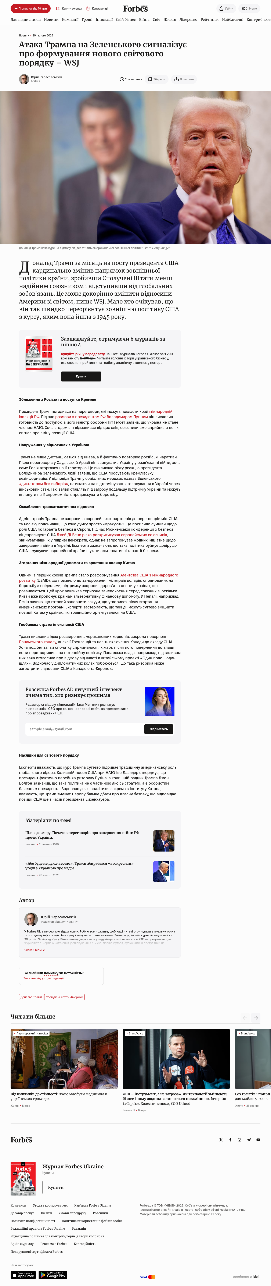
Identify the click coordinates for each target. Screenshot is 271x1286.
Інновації (104, 19)
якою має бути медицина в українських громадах (59, 1096)
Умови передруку (72, 1213)
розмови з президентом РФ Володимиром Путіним (101, 417)
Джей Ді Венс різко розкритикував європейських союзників (112, 535)
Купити (81, 376)
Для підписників (26, 19)
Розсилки (100, 1213)
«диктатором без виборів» (43, 484)
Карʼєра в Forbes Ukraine (92, 1205)
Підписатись (159, 729)
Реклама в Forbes (53, 1244)
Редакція (79, 1228)
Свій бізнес (126, 19)
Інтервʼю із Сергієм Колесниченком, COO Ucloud (175, 1099)
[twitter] (221, 1139)
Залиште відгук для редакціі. (44, 978)
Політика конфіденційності (33, 1221)
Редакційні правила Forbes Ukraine (38, 1228)
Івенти (46, 1213)
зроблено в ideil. (246, 1276)
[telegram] (249, 1139)
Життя (170, 19)
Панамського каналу (37, 642)
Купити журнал (72, 8)
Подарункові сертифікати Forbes (37, 1252)
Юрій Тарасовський (46, 77)
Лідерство (188, 19)
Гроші (87, 19)
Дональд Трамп (31, 997)
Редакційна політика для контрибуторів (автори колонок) (57, 1236)
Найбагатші (232, 19)
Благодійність (85, 1244)
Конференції (100, 8)
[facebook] (230, 1139)
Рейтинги (210, 19)
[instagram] (239, 1139)
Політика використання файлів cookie (92, 1221)
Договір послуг (22, 1213)
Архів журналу (22, 1244)
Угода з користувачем (50, 1205)
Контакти (18, 1205)
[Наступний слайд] (255, 1018)
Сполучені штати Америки (64, 997)
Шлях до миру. (82, 835)
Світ (156, 19)
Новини (51, 19)
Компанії (70, 19)
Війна (144, 19)
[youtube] (258, 1139)
